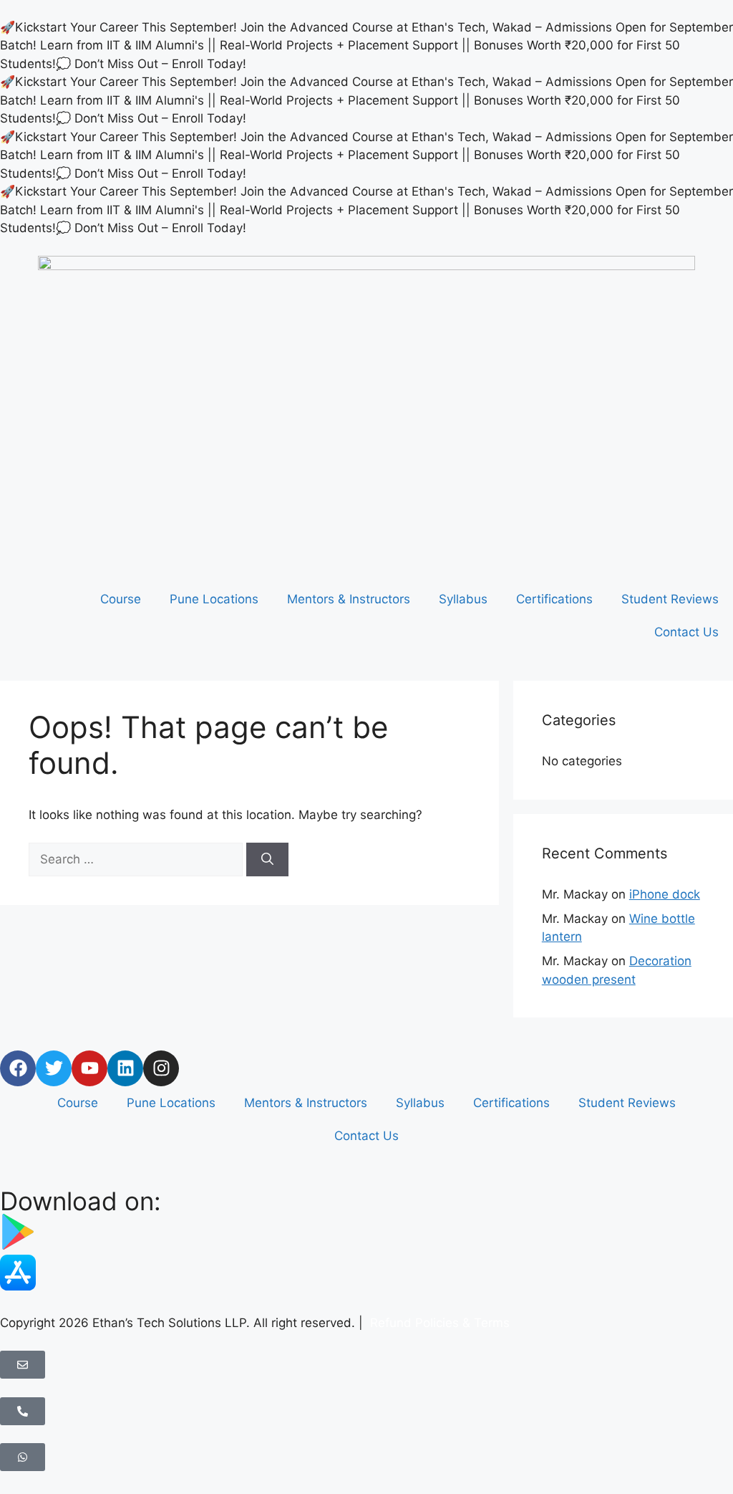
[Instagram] (161, 1068)
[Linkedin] (125, 1068)
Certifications (554, 599)
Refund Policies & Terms (438, 1323)
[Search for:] (137, 859)
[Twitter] (54, 1068)
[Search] (267, 860)
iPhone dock (664, 894)
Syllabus (463, 599)
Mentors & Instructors (348, 599)
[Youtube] (89, 1068)
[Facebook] (18, 1068)
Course (120, 599)
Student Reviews (670, 599)
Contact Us (686, 632)
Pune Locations (214, 599)
